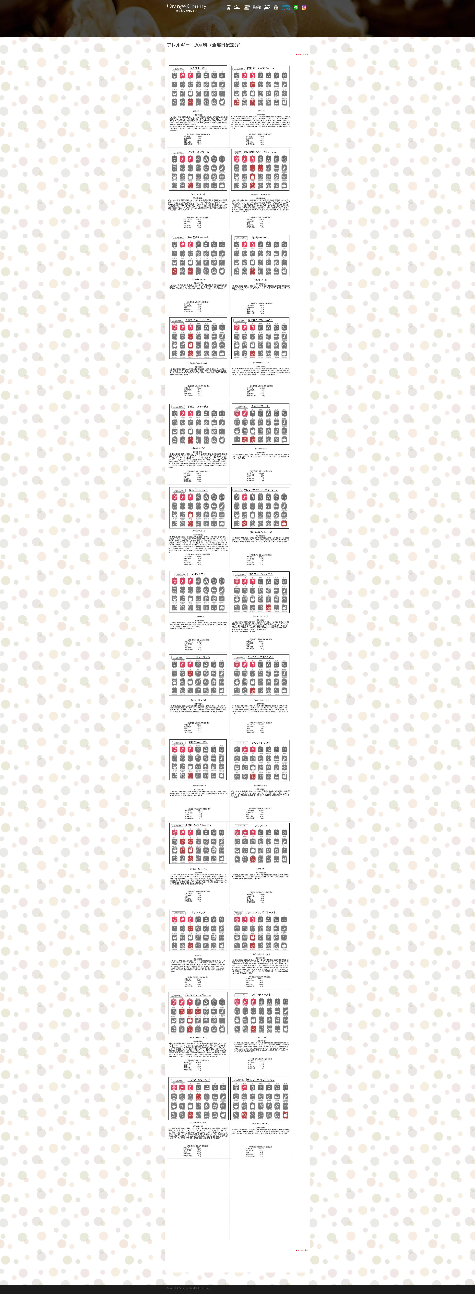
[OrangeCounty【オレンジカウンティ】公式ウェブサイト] (186, 7)
